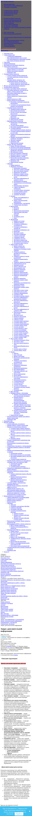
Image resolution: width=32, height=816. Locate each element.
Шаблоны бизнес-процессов (15, 121)
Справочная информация (14, 56)
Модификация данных (17, 152)
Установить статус (19, 216)
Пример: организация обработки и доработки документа (20, 137)
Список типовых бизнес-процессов (17, 75)
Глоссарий (7, 62)
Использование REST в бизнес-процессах (19, 524)
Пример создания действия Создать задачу (21, 518)
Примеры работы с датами (18, 156)
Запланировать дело (19, 268)
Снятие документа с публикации (19, 187)
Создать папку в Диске (20, 349)
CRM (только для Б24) (17, 244)
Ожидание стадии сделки (21, 290)
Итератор (16, 207)
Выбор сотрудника (19, 356)
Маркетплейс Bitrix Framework (12, 21)
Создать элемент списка (20, 191)
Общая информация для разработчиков (18, 497)
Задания (13, 196)
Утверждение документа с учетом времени (19, 446)
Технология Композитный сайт (12, 20)
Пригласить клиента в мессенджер (20, 312)
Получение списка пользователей (20, 546)
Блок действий (18, 354)
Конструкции (14, 206)
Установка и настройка (10, 7)
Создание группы (19, 382)
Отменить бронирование (21, 293)
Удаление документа (19, 194)
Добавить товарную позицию (22, 262)
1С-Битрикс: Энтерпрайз (11, 26)
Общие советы (15, 531)
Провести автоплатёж (20, 316)
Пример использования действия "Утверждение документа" (20, 412)
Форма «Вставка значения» (14, 144)
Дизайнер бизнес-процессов (15, 107)
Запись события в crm (20, 266)
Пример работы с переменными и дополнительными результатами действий (20, 400)
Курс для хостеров (9, 32)
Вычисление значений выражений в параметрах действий (21, 149)
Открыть (3, 554)
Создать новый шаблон (17, 125)
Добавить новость (19, 222)
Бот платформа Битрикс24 (11, 41)
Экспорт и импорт (16, 140)
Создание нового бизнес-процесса (20, 428)
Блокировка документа (20, 168)
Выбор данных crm (19, 246)
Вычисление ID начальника (18, 541)
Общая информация (9, 63)
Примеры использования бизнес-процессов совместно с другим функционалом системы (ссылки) (16, 493)
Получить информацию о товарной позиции (21, 304)
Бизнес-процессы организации (15, 100)
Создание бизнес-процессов (18, 459)
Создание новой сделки (20, 325)
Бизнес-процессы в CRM (14, 99)
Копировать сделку (19, 285)
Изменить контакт (19, 271)
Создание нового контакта (21, 321)
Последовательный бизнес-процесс (17, 68)
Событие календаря (19, 235)
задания (15, 655)
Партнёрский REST (9, 46)
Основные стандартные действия (20, 506)
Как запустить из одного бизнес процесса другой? (19, 533)
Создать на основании (20, 329)
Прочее (13, 352)
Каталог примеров (9, 422)
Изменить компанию (19, 269)
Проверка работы (15, 438)
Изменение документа (20, 172)
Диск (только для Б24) (17, 338)
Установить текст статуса (21, 243)
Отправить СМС (18, 294)
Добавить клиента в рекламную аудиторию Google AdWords (22, 249)
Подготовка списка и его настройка (21, 454)
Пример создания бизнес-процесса (17, 427)
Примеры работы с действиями (19, 393)
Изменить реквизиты (20, 278)
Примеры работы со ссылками (19, 155)
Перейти (19, 814)
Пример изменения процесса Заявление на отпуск (19, 477)
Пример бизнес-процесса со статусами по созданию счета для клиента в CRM (19, 461)
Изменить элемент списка (21, 174)
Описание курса (8, 53)
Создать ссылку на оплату (21, 332)
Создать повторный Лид (20, 331)
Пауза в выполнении (19, 374)
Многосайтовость (9, 23)
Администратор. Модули (11, 12)
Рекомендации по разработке (15, 499)
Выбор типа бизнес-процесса (15, 71)
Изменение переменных (20, 368)
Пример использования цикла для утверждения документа (22, 395)
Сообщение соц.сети (19, 238)
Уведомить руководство (20, 240)
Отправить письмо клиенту (21, 296)
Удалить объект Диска (20, 350)
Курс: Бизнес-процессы (7, 1)
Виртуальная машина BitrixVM (12, 33)
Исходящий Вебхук (19, 369)
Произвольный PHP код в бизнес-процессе (19, 529)
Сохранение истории (20, 193)
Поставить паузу (18, 315)
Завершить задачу (19, 265)
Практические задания (17, 119)
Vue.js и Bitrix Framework (11, 24)
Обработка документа (17, 166)
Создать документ (19, 327)
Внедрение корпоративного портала (14, 40)
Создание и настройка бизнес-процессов (15, 88)
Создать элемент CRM (20, 334)
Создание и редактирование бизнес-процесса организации (21, 105)
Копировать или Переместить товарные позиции (22, 283)
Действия (10, 163)
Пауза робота (17, 375)
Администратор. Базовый (11, 10)
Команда (16, 209)
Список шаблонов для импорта (16, 424)
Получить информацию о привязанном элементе (21, 298)
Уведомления (14, 219)
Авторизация (4, 50)
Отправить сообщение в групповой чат (20, 224)
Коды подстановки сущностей (19, 153)
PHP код (16, 353)
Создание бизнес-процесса (18, 466)
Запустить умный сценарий (21, 169)
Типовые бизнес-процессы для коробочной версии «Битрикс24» (16, 80)
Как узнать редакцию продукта (16, 60)
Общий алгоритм (18, 513)
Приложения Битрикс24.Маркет (13, 43)
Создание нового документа (22, 190)
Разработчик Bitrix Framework (12, 18)
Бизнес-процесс (11, 502)
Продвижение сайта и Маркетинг (13, 5)
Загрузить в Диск (18, 341)
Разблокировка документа (21, 185)
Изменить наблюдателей (20, 272)
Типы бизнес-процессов (10, 66)
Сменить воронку (19, 318)
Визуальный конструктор (18, 110)
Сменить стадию (18, 319)
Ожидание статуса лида (20, 291)
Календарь (17, 231)
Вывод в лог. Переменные (18, 537)
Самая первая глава (9, 55)
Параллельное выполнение (21, 210)
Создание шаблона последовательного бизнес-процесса (21, 129)
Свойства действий (16, 507)
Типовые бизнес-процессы (11, 74)
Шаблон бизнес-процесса (14, 500)
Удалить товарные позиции (21, 335)
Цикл (15, 218)
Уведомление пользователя (21, 241)
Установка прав (18, 390)
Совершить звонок (19, 237)
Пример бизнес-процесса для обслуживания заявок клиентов (16, 489)
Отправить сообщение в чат (21, 230)
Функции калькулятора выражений (20, 147)
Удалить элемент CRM (20, 337)
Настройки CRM (15, 465)
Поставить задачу (19, 232)
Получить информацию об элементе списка (21, 179)
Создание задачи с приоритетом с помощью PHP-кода (16, 483)
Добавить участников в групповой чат (20, 361)
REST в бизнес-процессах (18, 525)
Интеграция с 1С (8, 15)
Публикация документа (20, 181)
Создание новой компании (21, 324)
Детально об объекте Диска (21, 340)
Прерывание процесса (20, 379)
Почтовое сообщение (20, 234)
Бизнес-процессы (9, 44)
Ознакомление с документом (22, 203)
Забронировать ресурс (20, 263)
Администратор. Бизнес (10, 13)
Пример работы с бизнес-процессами (17, 425)
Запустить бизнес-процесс (21, 171)
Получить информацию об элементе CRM (21, 310)
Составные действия (16, 509)
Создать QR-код (18, 384)
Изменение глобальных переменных (20, 365)
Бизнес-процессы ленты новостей (20, 84)
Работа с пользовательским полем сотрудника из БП (20, 543)
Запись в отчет (18, 363)
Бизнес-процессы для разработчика (14, 496)
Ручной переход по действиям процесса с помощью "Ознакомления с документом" (22, 408)
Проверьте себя (11, 72)
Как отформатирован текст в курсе (17, 57)
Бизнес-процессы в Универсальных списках (13, 585)
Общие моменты (15, 165)
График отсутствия (19, 221)
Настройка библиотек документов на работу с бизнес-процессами (17, 90)
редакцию (9, 646)
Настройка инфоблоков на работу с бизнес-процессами (17, 93)
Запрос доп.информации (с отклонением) (21, 198)
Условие (16, 215)
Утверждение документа (21, 205)
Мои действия (14, 391)
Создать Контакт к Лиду (20, 328)
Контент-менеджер (9, 4)
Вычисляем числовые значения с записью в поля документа (20, 158)
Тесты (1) (6, 551)
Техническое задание (16, 453)
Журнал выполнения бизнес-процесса (14, 85)
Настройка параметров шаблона (19, 127)
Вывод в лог (14, 535)
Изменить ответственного (21, 274)
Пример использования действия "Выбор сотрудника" (22, 404)
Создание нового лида (20, 322)
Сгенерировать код (19, 381)
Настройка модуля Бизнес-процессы (14, 65)
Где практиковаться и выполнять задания (18, 59)
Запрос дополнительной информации (20, 201)
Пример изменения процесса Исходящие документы (19, 480)
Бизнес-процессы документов (19, 82)
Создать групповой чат (20, 385)
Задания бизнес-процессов (11, 87)
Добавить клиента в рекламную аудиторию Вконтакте (20, 253)
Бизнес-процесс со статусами (15, 69)
